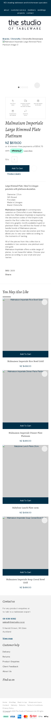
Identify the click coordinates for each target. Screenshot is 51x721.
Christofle (15, 39)
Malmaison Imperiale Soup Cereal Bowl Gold (25, 581)
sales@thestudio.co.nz (14, 622)
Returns (6, 656)
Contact (6, 705)
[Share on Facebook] (12, 275)
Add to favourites (44, 302)
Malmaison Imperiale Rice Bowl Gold (25, 361)
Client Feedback (10, 666)
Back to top (22, 702)
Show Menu (4, 24)
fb (25, 6)
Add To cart (25, 354)
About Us (7, 671)
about (6, 10)
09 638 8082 (9, 618)
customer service (18, 10)
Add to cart (17, 168)
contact (30, 13)
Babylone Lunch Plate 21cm (25, 507)
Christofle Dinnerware (32, 39)
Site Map (12, 702)
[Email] (20, 274)
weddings (42, 10)
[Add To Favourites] (34, 168)
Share (8, 274)
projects (21, 13)
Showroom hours (35, 702)
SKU (7, 270)
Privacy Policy (8, 708)
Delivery (6, 651)
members (32, 10)
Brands (6, 39)
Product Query (14, 173)
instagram (29, 6)
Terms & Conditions (35, 705)
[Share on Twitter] (16, 274)
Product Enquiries (11, 661)
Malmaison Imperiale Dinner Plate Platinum (25, 434)
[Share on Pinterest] (24, 274)
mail (22, 6)
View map (8, 638)
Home (5, 702)
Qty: (7, 159)
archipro (34, 688)
